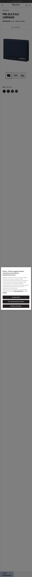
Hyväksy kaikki (16, 297)
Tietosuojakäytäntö (18, 291)
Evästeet (5, 292)
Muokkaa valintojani (16, 306)
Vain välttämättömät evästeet (16, 301)
